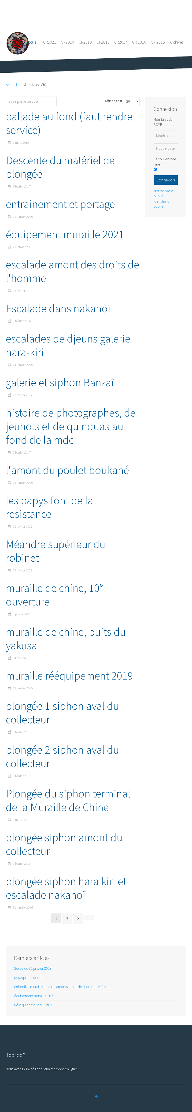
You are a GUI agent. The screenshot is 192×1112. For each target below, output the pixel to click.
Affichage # (113, 100)
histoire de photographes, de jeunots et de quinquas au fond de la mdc (71, 426)
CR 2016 (139, 42)
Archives (177, 42)
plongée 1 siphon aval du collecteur (62, 712)
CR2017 (120, 42)
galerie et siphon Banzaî (60, 382)
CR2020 (67, 42)
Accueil (32, 42)
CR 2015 (158, 42)
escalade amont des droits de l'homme (72, 271)
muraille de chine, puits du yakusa (66, 638)
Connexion (165, 180)
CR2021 (49, 42)
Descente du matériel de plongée (60, 167)
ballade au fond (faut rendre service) (69, 123)
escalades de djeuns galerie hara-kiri (68, 345)
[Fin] (89, 917)
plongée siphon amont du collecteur (64, 844)
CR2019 (85, 42)
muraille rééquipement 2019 (69, 676)
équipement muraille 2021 (65, 234)
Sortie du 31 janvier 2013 (33, 968)
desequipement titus (30, 977)
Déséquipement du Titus (33, 1005)
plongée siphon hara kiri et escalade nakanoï (66, 888)
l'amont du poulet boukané (67, 470)
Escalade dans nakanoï (58, 308)
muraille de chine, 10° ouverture (54, 595)
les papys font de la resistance (49, 507)
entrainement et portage (60, 204)
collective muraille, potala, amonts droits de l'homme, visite (60, 986)
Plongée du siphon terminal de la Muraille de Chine (68, 800)
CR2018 (103, 42)
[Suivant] (78, 918)
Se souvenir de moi (165, 161)
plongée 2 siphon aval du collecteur (62, 756)
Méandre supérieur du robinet (55, 551)
